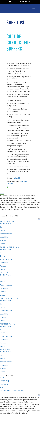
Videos (2, 244)
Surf (1, 227)
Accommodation (6, 234)
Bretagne (5, 273)
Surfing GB (16, 178)
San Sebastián (7, 221)
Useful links (4, 237)
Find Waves (4, 384)
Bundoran (5, 349)
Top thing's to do (5, 224)
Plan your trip (4, 381)
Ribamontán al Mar (10, 324)
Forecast (3, 240)
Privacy (2, 387)
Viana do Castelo (9, 298)
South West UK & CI (10, 247)
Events (2, 230)
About (2, 377)
